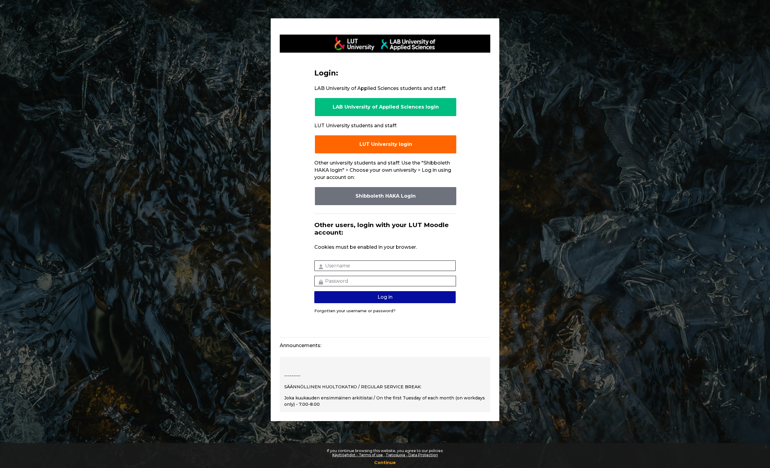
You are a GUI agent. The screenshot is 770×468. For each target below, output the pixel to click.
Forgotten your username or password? (355, 310)
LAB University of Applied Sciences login (386, 107)
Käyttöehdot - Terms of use (358, 455)
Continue (385, 462)
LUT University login (385, 144)
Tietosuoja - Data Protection (412, 455)
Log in (385, 297)
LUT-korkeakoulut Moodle (385, 44)
